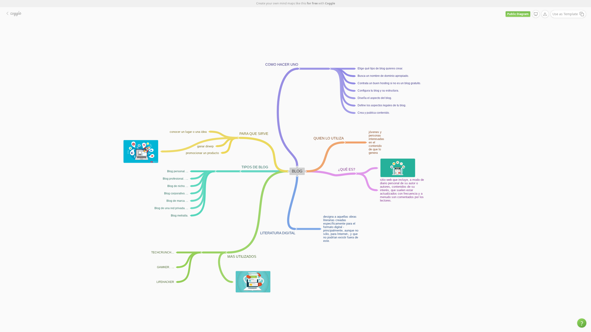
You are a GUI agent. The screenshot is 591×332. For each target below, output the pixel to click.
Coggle (330, 3)
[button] (581, 323)
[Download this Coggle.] (545, 14)
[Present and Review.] (536, 14)
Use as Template (565, 14)
